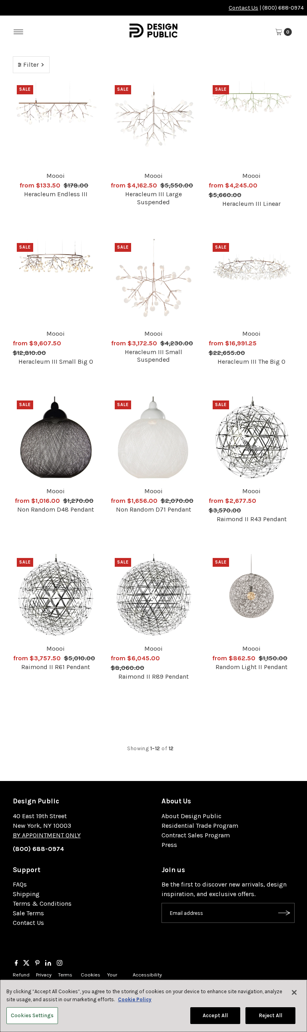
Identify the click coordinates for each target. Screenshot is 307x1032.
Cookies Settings (32, 1015)
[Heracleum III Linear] (252, 124)
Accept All (215, 1015)
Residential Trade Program (199, 825)
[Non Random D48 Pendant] (56, 439)
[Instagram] (59, 964)
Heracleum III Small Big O (55, 361)
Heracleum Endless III (56, 194)
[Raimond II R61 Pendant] (56, 597)
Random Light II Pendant (251, 667)
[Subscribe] (285, 913)
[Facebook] (16, 964)
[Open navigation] (18, 32)
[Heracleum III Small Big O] (56, 282)
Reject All (270, 1015)
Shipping (26, 894)
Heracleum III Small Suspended (153, 355)
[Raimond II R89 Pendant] (154, 597)
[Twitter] (26, 964)
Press (169, 845)
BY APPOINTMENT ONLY (47, 835)
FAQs (20, 884)
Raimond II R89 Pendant (153, 676)
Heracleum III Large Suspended (153, 197)
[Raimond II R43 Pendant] (252, 439)
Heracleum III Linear (251, 203)
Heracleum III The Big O (251, 361)
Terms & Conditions (42, 903)
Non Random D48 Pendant (55, 509)
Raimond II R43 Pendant (252, 519)
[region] (153, 1006)
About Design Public (191, 816)
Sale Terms (28, 913)
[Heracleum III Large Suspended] (154, 124)
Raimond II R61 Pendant (55, 667)
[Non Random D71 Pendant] (154, 439)
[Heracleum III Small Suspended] (154, 282)
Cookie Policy (135, 999)
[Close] (294, 992)
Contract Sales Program (195, 835)
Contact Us (243, 7)
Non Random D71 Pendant (153, 509)
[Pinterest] (37, 964)
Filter (31, 64)
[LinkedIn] (48, 964)
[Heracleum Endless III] (56, 124)
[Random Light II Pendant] (252, 597)
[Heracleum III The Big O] (252, 282)
